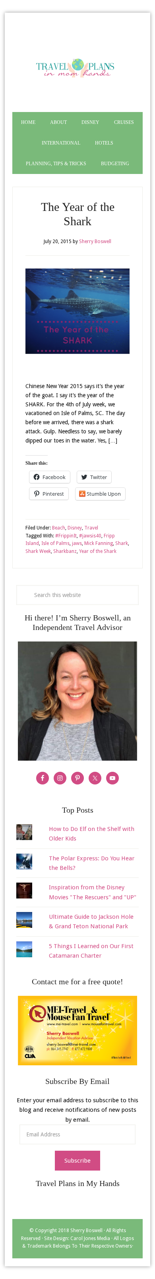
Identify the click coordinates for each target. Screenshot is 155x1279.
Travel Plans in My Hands (77, 66)
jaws (77, 543)
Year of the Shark (97, 551)
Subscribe (77, 1160)
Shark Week (38, 551)
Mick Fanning (98, 543)
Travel (91, 528)
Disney (75, 528)
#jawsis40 (90, 536)
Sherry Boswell (86, 1230)
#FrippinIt (66, 536)
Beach (58, 528)
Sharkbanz (65, 551)
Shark (121, 543)
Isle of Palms (55, 543)
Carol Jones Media (90, 1238)
